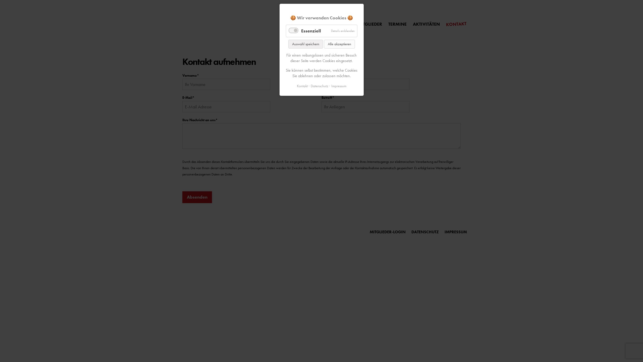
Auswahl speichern (305, 44)
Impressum (338, 86)
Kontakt (302, 86)
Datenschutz (319, 86)
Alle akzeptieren (339, 44)
